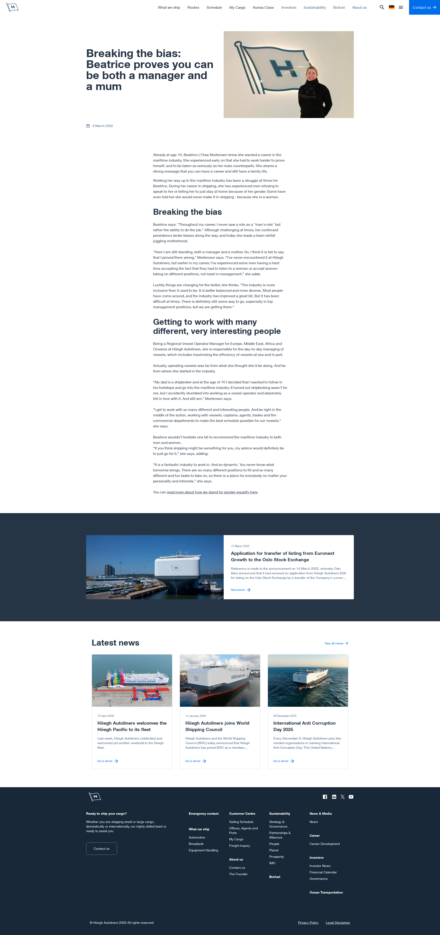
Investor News (320, 866)
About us (359, 7)
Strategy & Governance (278, 824)
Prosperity (276, 856)
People (274, 844)
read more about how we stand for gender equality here (212, 492)
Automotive (197, 837)
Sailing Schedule (241, 822)
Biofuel (339, 7)
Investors (288, 7)
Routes (193, 7)
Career (315, 835)
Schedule (214, 7)
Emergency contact (204, 813)
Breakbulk (196, 844)
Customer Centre (242, 813)
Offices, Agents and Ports (243, 830)
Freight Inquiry (239, 845)
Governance (319, 878)
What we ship (169, 7)
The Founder (238, 874)
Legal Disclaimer (338, 922)
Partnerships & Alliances (280, 835)
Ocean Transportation (326, 892)
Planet (273, 850)
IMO (272, 863)
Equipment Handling (203, 850)
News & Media (321, 813)
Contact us (102, 848)
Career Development (325, 844)
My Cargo (237, 7)
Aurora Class (263, 7)
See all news (334, 643)
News (314, 822)
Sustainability (315, 7)
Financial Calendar (323, 872)
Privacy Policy (308, 922)
